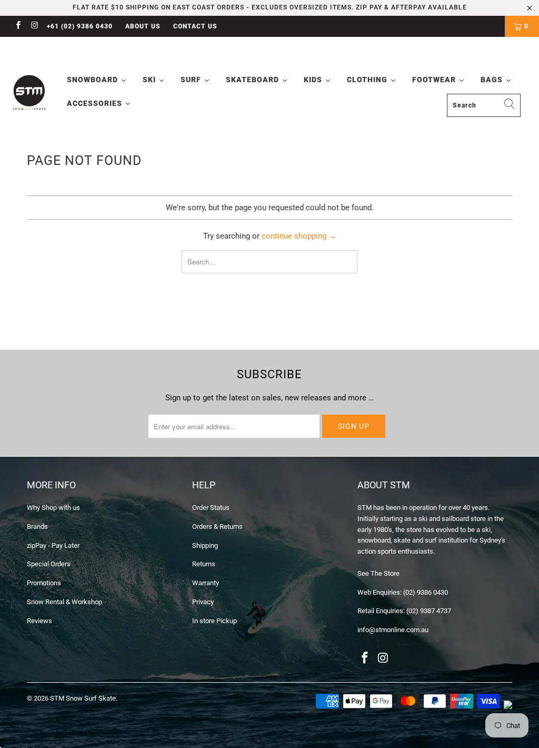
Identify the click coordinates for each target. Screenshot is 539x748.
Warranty (205, 583)
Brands (37, 526)
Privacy (203, 602)
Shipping (205, 545)
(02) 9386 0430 (425, 592)
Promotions (44, 583)
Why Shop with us (53, 507)
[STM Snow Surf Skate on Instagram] (33, 26)
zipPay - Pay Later (53, 545)
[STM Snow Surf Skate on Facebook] (17, 26)
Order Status (210, 507)
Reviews (39, 621)
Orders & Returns (217, 526)
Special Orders (49, 564)
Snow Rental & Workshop (64, 602)
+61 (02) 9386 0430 (80, 26)
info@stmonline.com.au (392, 630)
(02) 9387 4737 (428, 611)
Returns (203, 564)
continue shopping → (299, 236)
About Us (143, 26)
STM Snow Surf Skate (83, 698)
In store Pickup (214, 621)
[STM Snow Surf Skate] (29, 93)
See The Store (378, 573)
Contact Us (195, 26)
